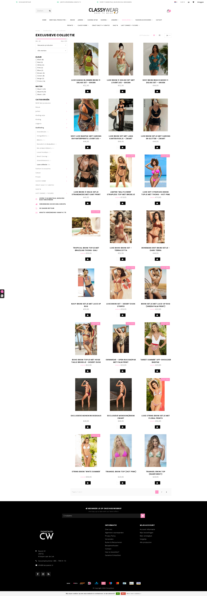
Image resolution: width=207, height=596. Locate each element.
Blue (40, 70)
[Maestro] (110, 583)
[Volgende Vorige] (166, 492)
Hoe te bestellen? (112, 552)
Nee (123, 593)
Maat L (41, 94)
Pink (40, 68)
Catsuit (159, 20)
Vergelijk (143, 539)
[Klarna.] (103, 583)
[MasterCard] (117, 583)
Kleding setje (93, 20)
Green (41, 76)
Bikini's (41, 140)
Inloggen (200, 2)
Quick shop (87, 79)
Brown (41, 73)
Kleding (104, 20)
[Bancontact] (124, 583)
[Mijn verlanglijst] (193, 2)
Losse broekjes (44, 152)
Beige (41, 78)
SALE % (115, 25)
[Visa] (138, 583)
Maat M (42, 92)
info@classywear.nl (45, 565)
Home (44, 20)
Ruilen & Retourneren (113, 542)
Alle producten (146, 542)
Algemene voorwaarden (114, 533)
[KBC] (96, 583)
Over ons (108, 529)
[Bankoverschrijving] (68, 583)
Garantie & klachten (113, 555)
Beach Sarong (43, 156)
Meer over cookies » (134, 593)
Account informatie (147, 529)
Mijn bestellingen (146, 533)
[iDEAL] (89, 583)
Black (41, 60)
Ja (118, 593)
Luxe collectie (43, 164)
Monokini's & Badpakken (47, 144)
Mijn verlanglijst (146, 536)
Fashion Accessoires (143, 20)
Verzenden (109, 539)
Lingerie (114, 20)
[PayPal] (131, 583)
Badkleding (126, 20)
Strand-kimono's (44, 160)
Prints (41, 81)
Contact (108, 549)
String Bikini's (43, 136)
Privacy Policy (110, 536)
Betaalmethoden (111, 546)
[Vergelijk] (189, 2)
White (41, 65)
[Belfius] (75, 583)
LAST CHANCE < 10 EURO (129, 25)
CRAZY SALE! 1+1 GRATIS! (101, 25)
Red (40, 62)
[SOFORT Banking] (82, 583)
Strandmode (43, 132)
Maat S (42, 89)
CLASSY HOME (82, 25)
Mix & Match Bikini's (45, 148)
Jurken (80, 20)
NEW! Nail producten (57, 20)
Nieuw (72, 20)
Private (70, 25)
